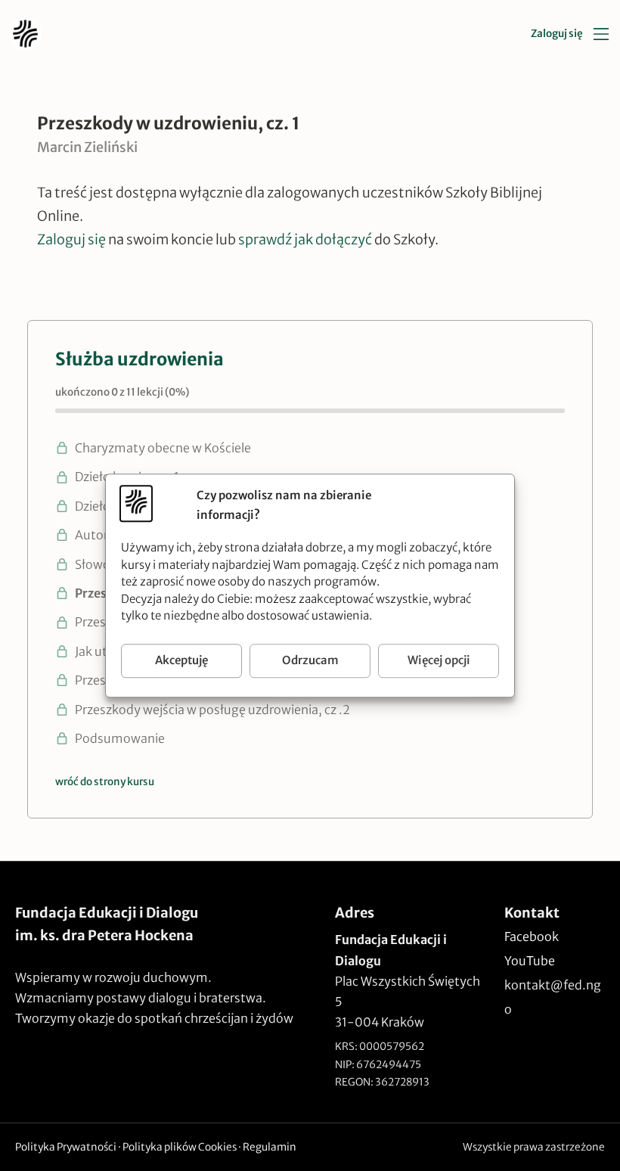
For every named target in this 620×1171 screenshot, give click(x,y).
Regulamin (269, 1147)
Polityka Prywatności (65, 1147)
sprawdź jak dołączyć (305, 239)
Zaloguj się (557, 33)
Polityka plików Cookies (179, 1147)
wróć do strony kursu (104, 781)
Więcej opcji (439, 660)
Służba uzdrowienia (139, 359)
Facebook (531, 936)
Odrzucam (310, 660)
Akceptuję (181, 660)
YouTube (529, 960)
